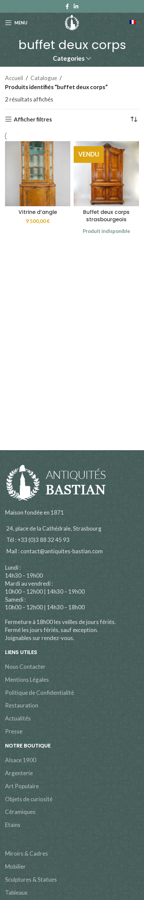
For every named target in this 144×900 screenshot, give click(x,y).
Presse (13, 731)
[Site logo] (72, 21)
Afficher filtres (33, 119)
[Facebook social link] (67, 6)
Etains (12, 824)
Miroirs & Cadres (26, 853)
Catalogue (43, 77)
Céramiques (20, 811)
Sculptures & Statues (31, 879)
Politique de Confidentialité (39, 692)
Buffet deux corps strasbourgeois (106, 216)
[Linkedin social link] (75, 6)
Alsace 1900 (20, 760)
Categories (69, 58)
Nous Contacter (25, 666)
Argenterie (19, 773)
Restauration (21, 705)
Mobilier (15, 866)
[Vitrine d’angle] (37, 173)
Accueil (14, 77)
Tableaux (16, 892)
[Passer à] (134, 22)
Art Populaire (22, 786)
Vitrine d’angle (37, 212)
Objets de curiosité (29, 799)
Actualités (18, 718)
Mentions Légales (27, 679)
